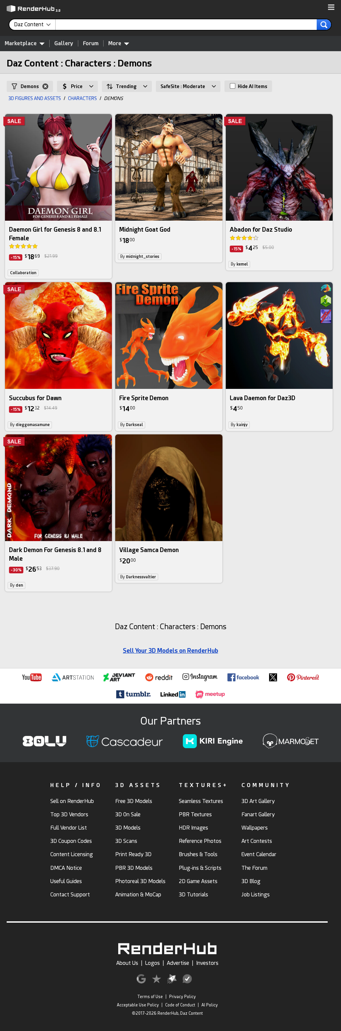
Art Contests (256, 841)
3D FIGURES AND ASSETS (34, 98)
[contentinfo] (35, 24)
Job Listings (255, 894)
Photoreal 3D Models (140, 881)
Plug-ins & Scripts (200, 868)
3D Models (128, 828)
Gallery (63, 43)
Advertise (178, 963)
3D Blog (250, 881)
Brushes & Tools (198, 854)
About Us (127, 963)
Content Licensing (71, 854)
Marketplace (21, 43)
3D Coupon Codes (71, 841)
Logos (152, 963)
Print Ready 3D (133, 854)
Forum (91, 43)
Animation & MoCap (138, 894)
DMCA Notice (66, 868)
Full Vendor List (68, 828)
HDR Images (193, 828)
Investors (207, 963)
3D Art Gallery (258, 801)
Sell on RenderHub (72, 801)
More (114, 43)
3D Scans (126, 841)
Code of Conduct (180, 1005)
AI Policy (209, 1005)
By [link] (139, 256)
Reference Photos (200, 841)
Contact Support (70, 894)
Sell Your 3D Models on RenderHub (170, 650)
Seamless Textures (201, 801)
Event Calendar (258, 854)
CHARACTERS (82, 98)
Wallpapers (254, 828)
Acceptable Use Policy (138, 1005)
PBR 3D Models (134, 868)
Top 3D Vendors (69, 814)
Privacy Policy (182, 996)
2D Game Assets (198, 881)
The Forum (254, 868)
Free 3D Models (133, 801)
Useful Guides (66, 881)
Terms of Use (150, 996)
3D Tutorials (193, 894)
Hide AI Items (252, 86)
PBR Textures (195, 814)
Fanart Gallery (258, 814)
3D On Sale (128, 814)
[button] (331, 7)
